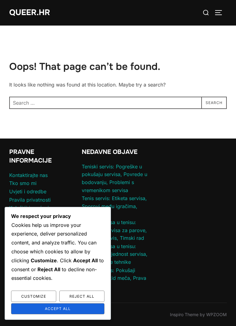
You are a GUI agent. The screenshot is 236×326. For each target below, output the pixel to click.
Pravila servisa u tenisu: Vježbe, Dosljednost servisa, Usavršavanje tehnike (115, 254)
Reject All (81, 296)
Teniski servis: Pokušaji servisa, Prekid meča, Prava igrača (114, 278)
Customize (33, 296)
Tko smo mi (23, 183)
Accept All (58, 308)
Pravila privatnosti (30, 200)
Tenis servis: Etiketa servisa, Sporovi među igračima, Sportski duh (114, 206)
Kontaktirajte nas (28, 175)
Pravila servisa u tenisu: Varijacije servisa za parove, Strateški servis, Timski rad (114, 230)
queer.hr (29, 12)
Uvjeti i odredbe (27, 191)
